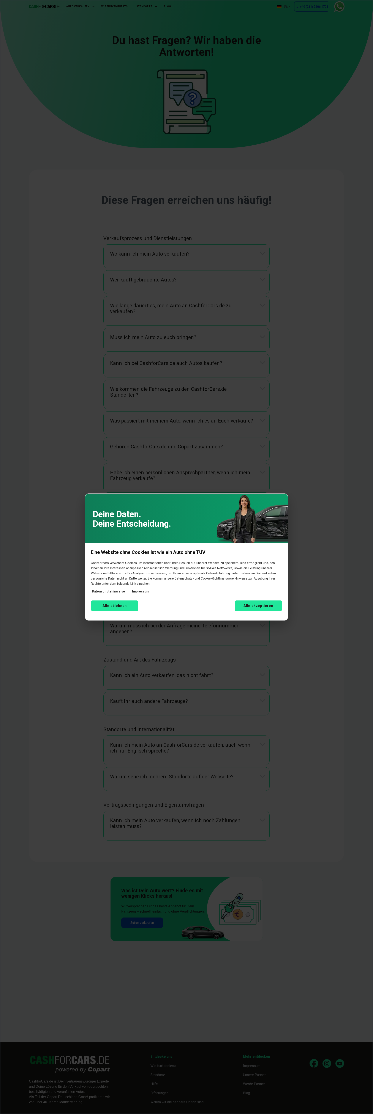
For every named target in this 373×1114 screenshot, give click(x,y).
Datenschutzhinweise (108, 591)
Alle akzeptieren (258, 606)
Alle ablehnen (115, 606)
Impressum (140, 591)
